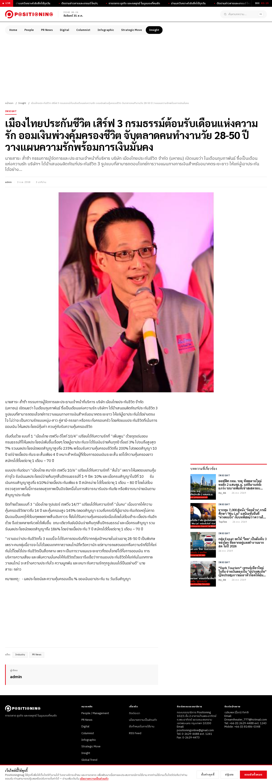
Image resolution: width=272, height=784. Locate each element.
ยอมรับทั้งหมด (253, 774)
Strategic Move (131, 30)
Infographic (106, 30)
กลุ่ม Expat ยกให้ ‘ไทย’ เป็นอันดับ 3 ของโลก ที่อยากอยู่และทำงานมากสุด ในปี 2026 (242, 542)
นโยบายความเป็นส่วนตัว (143, 720)
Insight (154, 30)
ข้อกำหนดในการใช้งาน (141, 726)
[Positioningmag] (29, 14)
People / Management (95, 713)
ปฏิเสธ (229, 774)
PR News (47, 30)
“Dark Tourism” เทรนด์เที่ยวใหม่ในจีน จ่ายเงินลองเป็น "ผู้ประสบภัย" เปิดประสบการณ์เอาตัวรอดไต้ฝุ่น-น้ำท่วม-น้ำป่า (242, 571)
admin (8, 182)
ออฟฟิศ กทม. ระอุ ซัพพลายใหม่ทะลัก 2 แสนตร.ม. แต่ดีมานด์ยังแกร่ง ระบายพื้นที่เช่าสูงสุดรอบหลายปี (239, 484)
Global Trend (89, 760)
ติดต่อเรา (134, 713)
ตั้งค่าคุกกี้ (208, 774)
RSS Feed (135, 733)
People (29, 30)
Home (13, 30)
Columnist (83, 30)
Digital (64, 30)
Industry (20, 655)
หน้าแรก (9, 103)
